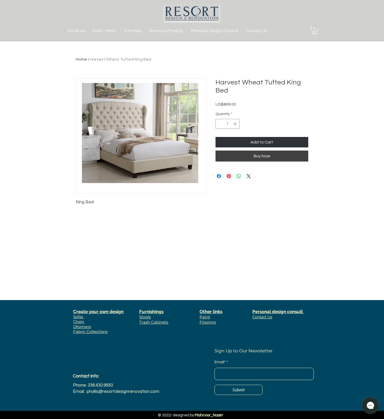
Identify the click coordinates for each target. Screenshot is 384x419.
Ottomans (82, 326)
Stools (145, 316)
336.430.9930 (100, 385)
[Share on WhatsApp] (239, 176)
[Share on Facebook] (219, 176)
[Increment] (235, 123)
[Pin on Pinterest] (229, 176)
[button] (314, 31)
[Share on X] (249, 176)
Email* (220, 362)
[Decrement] (219, 123)
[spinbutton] (227, 123)
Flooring (208, 322)
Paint (205, 316)
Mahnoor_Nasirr (209, 415)
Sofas (78, 316)
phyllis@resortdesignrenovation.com (123, 391)
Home (81, 59)
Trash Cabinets (153, 322)
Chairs (78, 321)
